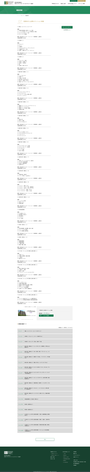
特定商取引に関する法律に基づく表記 (79, 461)
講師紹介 (64, 460)
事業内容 (64, 455)
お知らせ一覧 (52, 458)
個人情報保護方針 (76, 463)
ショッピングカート (76, 455)
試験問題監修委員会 (66, 458)
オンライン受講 (82, 4)
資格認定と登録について (55, 455)
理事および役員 (65, 457)
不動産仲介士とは (55, 4)
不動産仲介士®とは (54, 453)
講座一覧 (22, 15)
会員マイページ (76, 457)
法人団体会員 (65, 462)
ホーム (18, 15)
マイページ (74, 0)
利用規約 (74, 465)
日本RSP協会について (72, 4)
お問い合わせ (82, 0)
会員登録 (74, 451)
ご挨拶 (64, 453)
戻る (45, 439)
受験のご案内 (63, 4)
